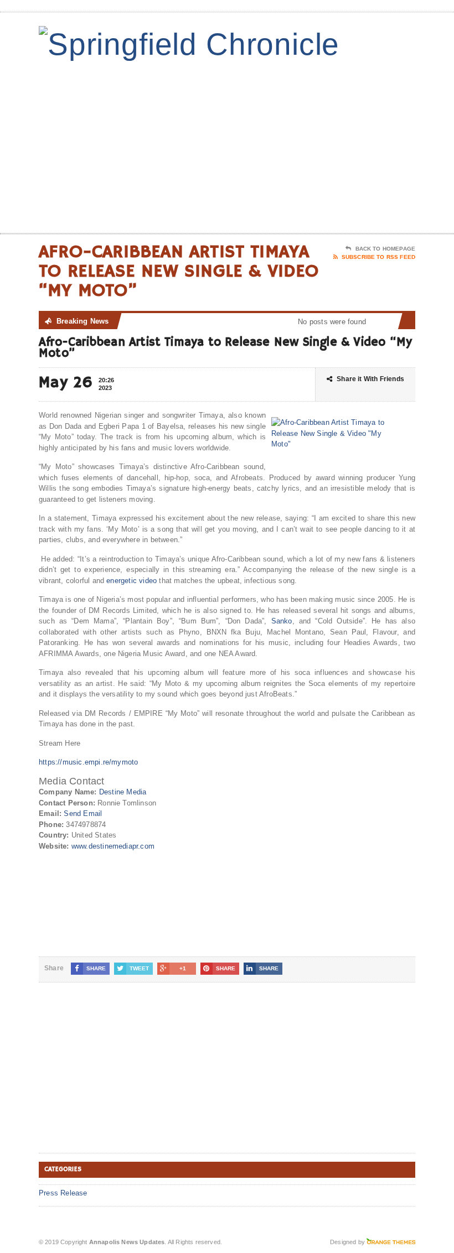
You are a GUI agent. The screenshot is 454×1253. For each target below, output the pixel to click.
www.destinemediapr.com (112, 846)
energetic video (131, 580)
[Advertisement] (343, 144)
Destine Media (123, 792)
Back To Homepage (385, 249)
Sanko (281, 621)
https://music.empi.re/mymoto (88, 762)
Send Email (83, 813)
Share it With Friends (370, 379)
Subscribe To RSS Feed (378, 257)
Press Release (63, 1193)
